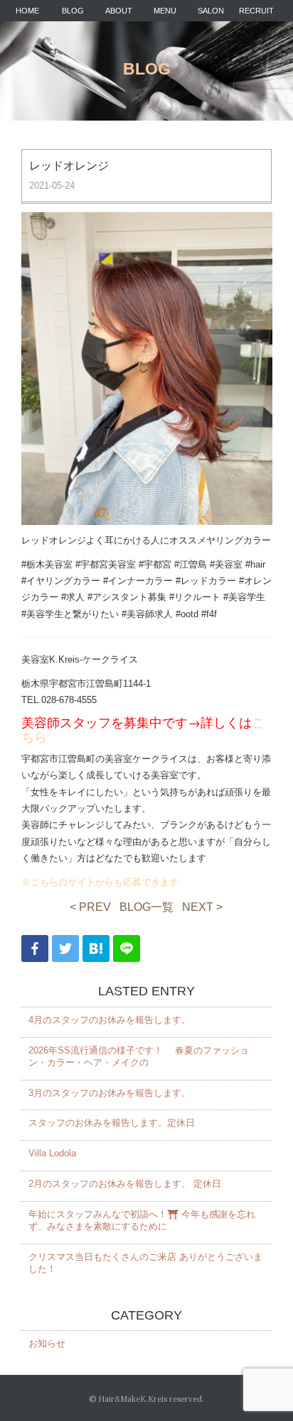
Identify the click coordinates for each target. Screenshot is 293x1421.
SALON (211, 10)
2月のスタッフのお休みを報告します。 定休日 (124, 1183)
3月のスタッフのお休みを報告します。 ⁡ (110, 1093)
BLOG (73, 10)
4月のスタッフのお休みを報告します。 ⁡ (110, 1019)
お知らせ (46, 1343)
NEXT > (202, 907)
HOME (27, 10)
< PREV (90, 907)
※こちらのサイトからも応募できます (100, 882)
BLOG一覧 (146, 907)
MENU (165, 10)
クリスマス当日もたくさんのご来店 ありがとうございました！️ (145, 1262)
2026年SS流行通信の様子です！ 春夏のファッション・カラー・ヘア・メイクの (138, 1056)
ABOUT (118, 10)
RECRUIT (256, 10)
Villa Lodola (52, 1153)
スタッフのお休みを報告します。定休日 (111, 1122)
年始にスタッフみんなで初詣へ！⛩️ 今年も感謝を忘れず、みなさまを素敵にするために (141, 1220)
